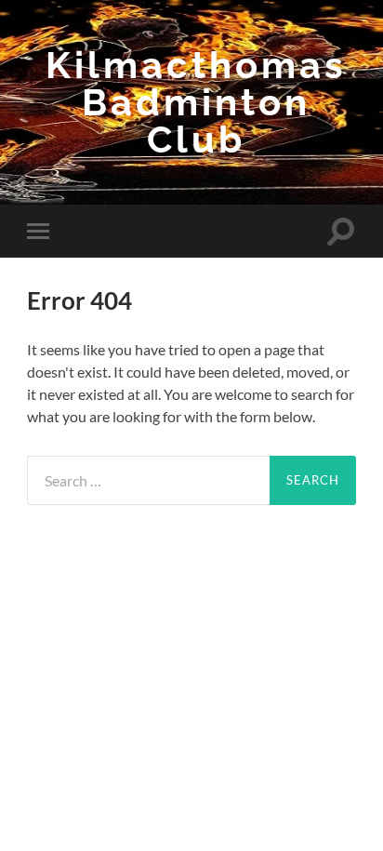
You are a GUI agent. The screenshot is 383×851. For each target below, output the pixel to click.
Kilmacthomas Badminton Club (196, 102)
